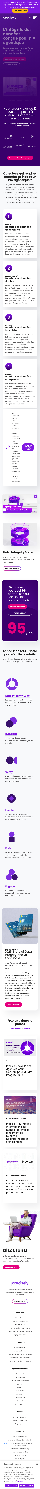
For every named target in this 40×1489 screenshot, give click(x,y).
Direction (20, 1384)
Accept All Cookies (26, 1485)
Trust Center (20, 1391)
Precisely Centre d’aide (20, 1420)
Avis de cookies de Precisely (20, 1449)
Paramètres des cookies (20, 1452)
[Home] (9, 17)
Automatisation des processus (20, 1328)
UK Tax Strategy (20, 1404)
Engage (10, 886)
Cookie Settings (11, 1485)
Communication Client (20, 1351)
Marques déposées (20, 1459)
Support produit (20, 1424)
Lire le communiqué (20, 10)
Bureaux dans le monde (20, 1381)
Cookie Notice (18, 1482)
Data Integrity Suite (17, 696)
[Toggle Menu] (34, 17)
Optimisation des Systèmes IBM (20, 1358)
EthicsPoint (20, 1394)
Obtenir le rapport (13, 1005)
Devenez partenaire (17, 607)
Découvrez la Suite (12, 568)
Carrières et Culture (20, 1374)
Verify (9, 772)
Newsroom (20, 1387)
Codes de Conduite (20, 1397)
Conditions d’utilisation (20, 1455)
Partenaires (20, 1377)
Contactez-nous (11, 65)
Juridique (20, 1431)
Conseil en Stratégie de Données (20, 1354)
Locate (9, 810)
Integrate (11, 734)
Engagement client (20, 1335)
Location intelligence (20, 1321)
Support (20, 1412)
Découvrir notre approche (14, 59)
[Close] (37, 1464)
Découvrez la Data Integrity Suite (28, 447)
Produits (20, 1342)
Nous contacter (20, 1301)
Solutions (20, 1313)
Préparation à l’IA (20, 1325)
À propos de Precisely (20, 1369)
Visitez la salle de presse (20, 1029)
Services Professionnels (20, 1417)
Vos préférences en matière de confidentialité (21, 1444)
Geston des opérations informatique (20, 1331)
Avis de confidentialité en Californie (20, 1440)
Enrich (9, 848)
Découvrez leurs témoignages (20, 158)
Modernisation (20, 1318)
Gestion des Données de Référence (20, 1361)
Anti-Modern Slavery (20, 1401)
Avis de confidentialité (20, 1437)
